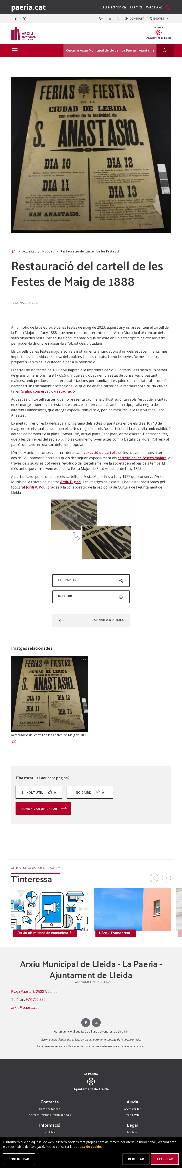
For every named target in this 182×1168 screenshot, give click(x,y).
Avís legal (132, 1132)
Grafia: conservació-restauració (48, 391)
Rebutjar (136, 1159)
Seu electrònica (113, 7)
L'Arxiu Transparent (115, 933)
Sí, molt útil (39, 792)
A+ (101, 18)
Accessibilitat (132, 1109)
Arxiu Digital (70, 481)
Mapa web (132, 1115)
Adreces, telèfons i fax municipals (50, 1115)
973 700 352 (36, 999)
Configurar (19, 1159)
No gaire (90, 792)
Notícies (48, 251)
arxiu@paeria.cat (25, 1007)
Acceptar (165, 1159)
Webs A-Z (154, 7)
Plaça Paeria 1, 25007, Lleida (34, 991)
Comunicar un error (39, 808)
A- (118, 18)
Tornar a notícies (108, 619)
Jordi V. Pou (36, 487)
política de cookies (87, 1146)
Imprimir (65, 596)
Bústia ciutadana (49, 1109)
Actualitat (29, 251)
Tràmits (135, 7)
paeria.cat (28, 7)
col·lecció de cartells (100, 452)
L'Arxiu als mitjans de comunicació (44, 933)
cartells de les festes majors (142, 457)
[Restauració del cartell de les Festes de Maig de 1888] (49, 694)
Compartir (67, 580)
